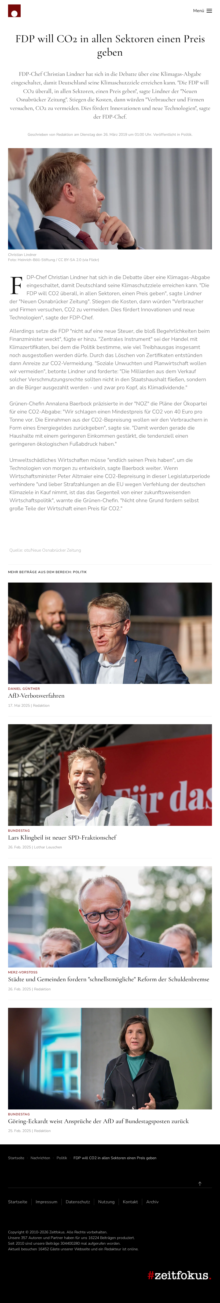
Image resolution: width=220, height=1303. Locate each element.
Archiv (152, 1202)
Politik (186, 134)
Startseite (17, 1202)
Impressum (46, 1202)
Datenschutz (78, 1202)
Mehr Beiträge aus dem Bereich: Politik (47, 572)
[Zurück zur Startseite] (14, 11)
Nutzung (106, 1202)
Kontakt (130, 1202)
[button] (202, 11)
